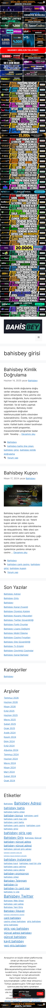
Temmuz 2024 (11, 754)
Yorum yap (12, 458)
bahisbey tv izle (11, 892)
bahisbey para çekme (14, 870)
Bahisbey (12, 442)
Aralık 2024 (10, 732)
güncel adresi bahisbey (18, 932)
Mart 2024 (9, 772)
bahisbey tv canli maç (17, 888)
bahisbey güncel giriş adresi (17, 849)
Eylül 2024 (9, 746)
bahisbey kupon (18, 568)
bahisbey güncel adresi (18, 845)
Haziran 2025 (11, 715)
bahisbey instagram (17, 859)
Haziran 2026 (11, 702)
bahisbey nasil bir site (30, 863)
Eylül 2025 (9, 711)
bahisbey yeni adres (14, 904)
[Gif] (23, 135)
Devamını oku (28, 434)
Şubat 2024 (10, 776)
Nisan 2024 (10, 767)
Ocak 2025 (9, 728)
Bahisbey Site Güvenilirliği (17, 642)
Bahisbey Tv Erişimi (14, 646)
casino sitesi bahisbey (15, 921)
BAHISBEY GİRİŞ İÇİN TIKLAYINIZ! (23, 50)
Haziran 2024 (11, 759)
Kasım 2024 (10, 737)
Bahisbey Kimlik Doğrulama (20, 372)
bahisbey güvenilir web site (13, 853)
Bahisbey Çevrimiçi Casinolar (18, 650)
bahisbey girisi (11, 450)
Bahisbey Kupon (21, 472)
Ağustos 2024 (11, 750)
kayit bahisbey (14, 941)
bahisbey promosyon (16, 873)
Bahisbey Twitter (18, 896)
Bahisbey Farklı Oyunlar (16, 624)
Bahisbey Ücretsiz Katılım (17, 611)
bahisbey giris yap (18, 833)
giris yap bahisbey (16, 928)
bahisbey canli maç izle (15, 819)
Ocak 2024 (9, 780)
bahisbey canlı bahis (14, 822)
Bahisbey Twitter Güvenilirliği (18, 620)
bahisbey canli (31, 815)
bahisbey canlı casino (18, 564)
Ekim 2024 (9, 741)
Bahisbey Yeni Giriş (13, 907)
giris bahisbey (34, 921)
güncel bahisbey (15, 937)
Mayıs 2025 (10, 719)
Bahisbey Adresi (12, 594)
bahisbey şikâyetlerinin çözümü (14, 915)
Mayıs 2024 (10, 763)
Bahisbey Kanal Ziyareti (16, 607)
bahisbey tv (11, 884)
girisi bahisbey (11, 924)
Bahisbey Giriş (11, 598)
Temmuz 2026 (11, 698)
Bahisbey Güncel (33, 838)
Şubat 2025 (10, 724)
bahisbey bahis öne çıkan (20, 446)
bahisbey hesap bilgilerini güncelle (15, 856)
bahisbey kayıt (11, 863)
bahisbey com (33, 825)
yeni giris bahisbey (15, 945)
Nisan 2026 (10, 706)
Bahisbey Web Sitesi (14, 900)
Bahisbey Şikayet (14, 910)
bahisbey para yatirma (15, 866)
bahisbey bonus (13, 815)
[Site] (23, 84)
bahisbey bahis (14, 808)
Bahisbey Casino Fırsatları (17, 637)
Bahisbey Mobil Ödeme (16, 633)
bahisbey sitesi (11, 877)
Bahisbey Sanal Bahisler (16, 655)
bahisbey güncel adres (17, 841)
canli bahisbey (12, 917)
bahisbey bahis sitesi (14, 812)
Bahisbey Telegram (15, 880)
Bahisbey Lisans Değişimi (17, 629)
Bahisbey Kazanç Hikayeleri (18, 615)
